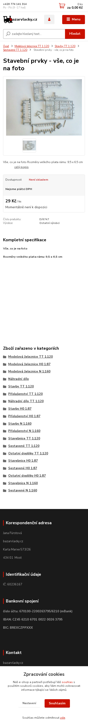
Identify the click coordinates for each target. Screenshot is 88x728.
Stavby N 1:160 (19, 424)
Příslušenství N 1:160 (24, 431)
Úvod (6, 46)
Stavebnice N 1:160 (23, 483)
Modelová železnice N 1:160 (29, 371)
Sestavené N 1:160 (22, 490)
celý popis (21, 167)
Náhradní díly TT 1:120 (26, 401)
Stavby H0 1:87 (19, 409)
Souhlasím (57, 703)
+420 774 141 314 (15, 4)
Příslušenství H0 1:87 (24, 416)
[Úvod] (20, 19)
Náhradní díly (18, 379)
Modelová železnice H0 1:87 (29, 364)
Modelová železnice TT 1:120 (32, 46)
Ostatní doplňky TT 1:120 (28, 453)
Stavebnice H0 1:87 (23, 461)
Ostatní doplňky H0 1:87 (27, 476)
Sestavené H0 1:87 (22, 468)
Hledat (74, 33)
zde (62, 718)
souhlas (67, 682)
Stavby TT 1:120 (65, 46)
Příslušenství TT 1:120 (25, 394)
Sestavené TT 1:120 (15, 50)
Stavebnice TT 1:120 (24, 438)
